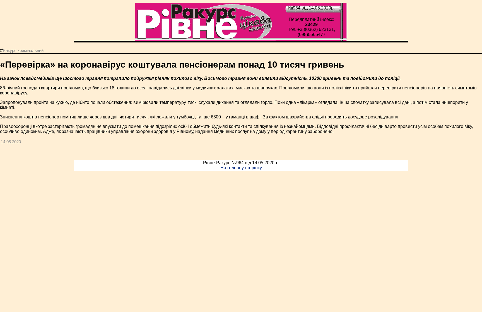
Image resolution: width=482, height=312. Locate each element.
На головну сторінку (241, 167)
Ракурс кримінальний (23, 50)
